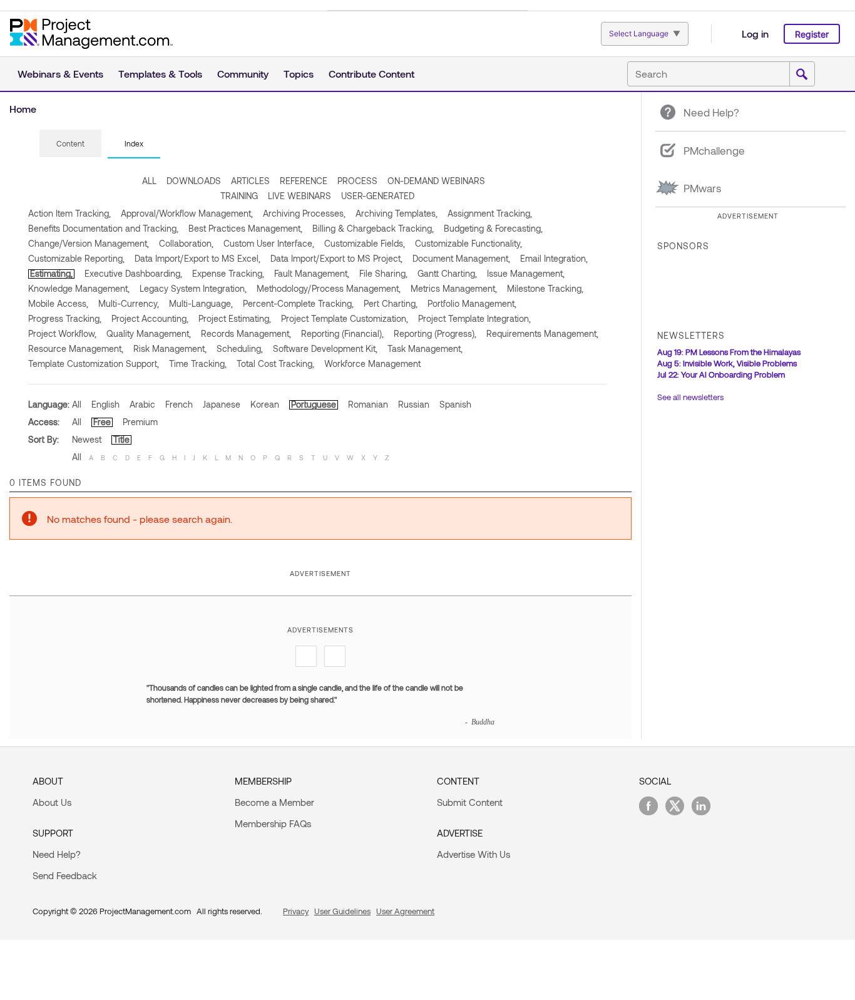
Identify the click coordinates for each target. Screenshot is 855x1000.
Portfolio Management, (471, 303)
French (179, 404)
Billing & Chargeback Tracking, (373, 228)
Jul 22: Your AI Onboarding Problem (721, 374)
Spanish (455, 404)
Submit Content (470, 802)
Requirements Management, (542, 333)
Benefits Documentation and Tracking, (103, 228)
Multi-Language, (201, 303)
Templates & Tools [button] (160, 74)
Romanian (368, 404)
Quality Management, (148, 333)
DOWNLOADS (193, 180)
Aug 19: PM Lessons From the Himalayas (729, 352)
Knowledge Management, (79, 288)
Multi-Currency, (128, 303)
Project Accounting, (149, 318)
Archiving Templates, (397, 213)
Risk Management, (170, 348)
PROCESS (357, 180)
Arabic (142, 404)
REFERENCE (303, 180)
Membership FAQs (273, 823)
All (76, 404)
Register (812, 34)
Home (22, 109)
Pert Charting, (390, 303)
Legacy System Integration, (193, 288)
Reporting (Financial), (342, 333)
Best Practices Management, (245, 228)
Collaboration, (186, 243)
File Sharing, (383, 273)
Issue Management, (526, 273)
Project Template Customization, (344, 318)
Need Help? (57, 854)
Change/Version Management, (88, 243)
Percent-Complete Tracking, (298, 303)
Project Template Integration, (474, 318)
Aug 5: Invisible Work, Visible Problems (727, 363)
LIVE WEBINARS (299, 195)
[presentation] (70, 143)
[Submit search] (801, 74)
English (105, 404)
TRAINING (239, 195)
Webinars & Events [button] (60, 74)
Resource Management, (75, 348)
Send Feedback (65, 875)
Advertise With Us (473, 854)
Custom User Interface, (268, 243)
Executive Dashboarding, (133, 273)
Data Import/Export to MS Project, (336, 258)
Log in (755, 33)
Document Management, (461, 258)
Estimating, (51, 273)
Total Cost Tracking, (275, 363)
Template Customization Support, (93, 363)
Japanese (221, 404)
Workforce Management (372, 363)
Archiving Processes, (304, 213)
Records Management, (246, 333)
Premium (140, 421)
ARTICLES (250, 180)
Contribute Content (371, 74)
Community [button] (243, 74)
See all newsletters (690, 397)
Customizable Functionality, (468, 243)
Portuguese (313, 404)
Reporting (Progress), (435, 333)
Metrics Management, (454, 288)
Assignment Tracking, (490, 213)
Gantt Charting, (447, 273)
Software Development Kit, (325, 348)
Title (121, 439)
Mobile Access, (58, 303)
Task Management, (425, 348)
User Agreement (405, 911)
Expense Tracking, (228, 273)
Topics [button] (299, 74)
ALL (149, 180)
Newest (86, 439)
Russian (413, 404)
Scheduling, (240, 348)
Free (102, 421)
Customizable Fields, (364, 243)
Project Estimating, (234, 318)
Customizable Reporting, (76, 258)
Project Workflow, (62, 333)
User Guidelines (342, 911)
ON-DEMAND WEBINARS (436, 180)
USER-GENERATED (377, 195)
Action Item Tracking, (69, 213)
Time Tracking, (198, 363)
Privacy (296, 911)
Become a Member (274, 802)
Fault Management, (311, 273)
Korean (264, 404)
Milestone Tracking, (545, 288)
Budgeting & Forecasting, (493, 228)
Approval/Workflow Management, (187, 213)
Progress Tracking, (64, 318)
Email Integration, (554, 258)
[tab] (70, 144)
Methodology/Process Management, (329, 288)
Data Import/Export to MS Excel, (197, 258)
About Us (52, 802)
